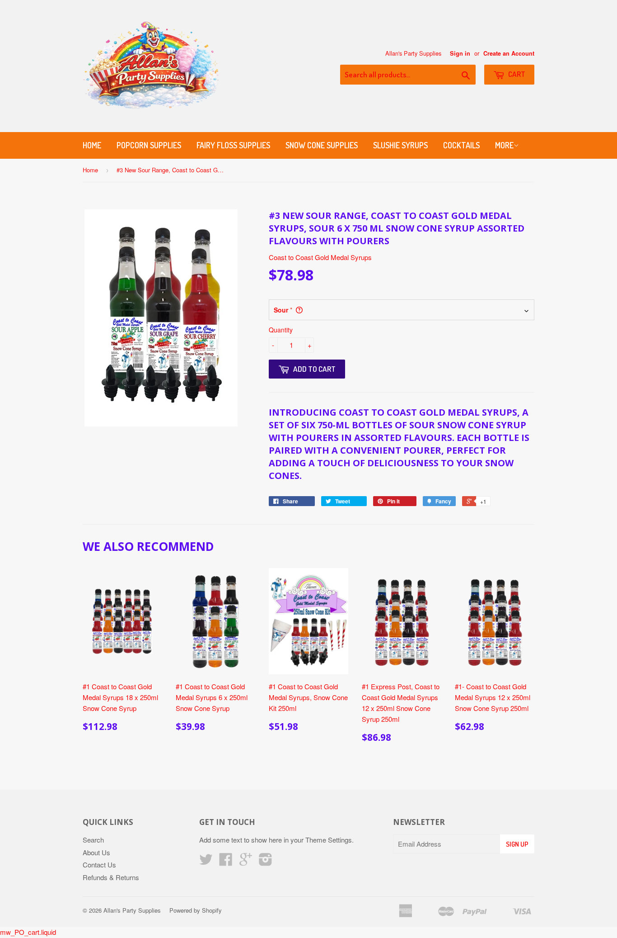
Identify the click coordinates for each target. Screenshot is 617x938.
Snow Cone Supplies (321, 145)
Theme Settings (328, 839)
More (504, 145)
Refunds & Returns (111, 877)
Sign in (460, 53)
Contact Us (99, 864)
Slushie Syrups (400, 145)
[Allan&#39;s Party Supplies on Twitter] (206, 862)
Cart (516, 74)
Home (92, 145)
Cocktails (461, 145)
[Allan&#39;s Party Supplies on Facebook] (226, 862)
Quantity (281, 329)
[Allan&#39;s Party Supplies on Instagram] (265, 862)
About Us (96, 852)
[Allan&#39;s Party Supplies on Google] (245, 862)
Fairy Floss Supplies (233, 145)
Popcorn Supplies (149, 145)
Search (93, 839)
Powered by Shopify (195, 910)
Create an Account (508, 53)
